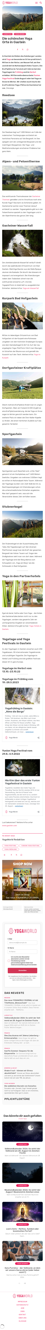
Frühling (19, 72)
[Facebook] (17, 49)
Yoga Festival (10, 845)
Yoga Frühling (10, 849)
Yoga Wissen (9, 1083)
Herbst (33, 72)
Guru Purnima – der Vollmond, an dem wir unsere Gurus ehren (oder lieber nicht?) (22, 1270)
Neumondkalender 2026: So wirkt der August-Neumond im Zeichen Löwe (22, 1191)
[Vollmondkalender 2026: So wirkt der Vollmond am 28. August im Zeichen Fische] (22, 1132)
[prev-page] (19, 1283)
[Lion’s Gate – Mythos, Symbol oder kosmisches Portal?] (22, 1212)
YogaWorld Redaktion (13, 840)
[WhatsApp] (27, 49)
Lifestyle (7, 34)
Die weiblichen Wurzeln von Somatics (20, 1086)
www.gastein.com (9, 826)
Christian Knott (8, 909)
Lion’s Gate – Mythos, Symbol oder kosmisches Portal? (22, 1230)
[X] (22, 49)
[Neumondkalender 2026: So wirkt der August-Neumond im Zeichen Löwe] (22, 1173)
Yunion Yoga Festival (30, 845)
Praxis (7, 1033)
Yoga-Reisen (20, 34)
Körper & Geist (10, 1068)
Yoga (9, 59)
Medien (7, 997)
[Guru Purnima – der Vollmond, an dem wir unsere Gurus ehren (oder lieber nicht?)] (22, 1251)
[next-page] (24, 1283)
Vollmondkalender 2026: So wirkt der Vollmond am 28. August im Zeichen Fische (22, 1151)
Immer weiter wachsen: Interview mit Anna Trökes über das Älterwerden (32, 910)
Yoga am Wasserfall (31, 288)
